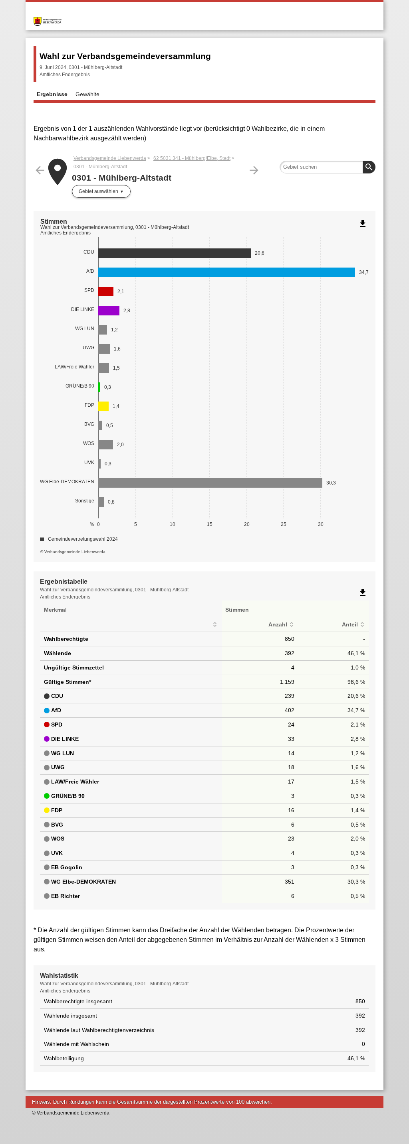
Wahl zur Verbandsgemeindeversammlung (125, 56)
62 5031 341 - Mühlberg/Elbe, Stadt (191, 158)
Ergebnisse (52, 94)
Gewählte (87, 94)
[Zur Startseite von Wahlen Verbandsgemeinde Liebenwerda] (119, 15)
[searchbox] (327, 167)
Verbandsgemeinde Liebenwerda (109, 158)
